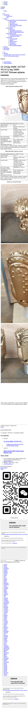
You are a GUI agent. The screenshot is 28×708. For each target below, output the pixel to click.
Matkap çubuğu (13, 41)
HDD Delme (10, 28)
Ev (4, 13)
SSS (8, 17)
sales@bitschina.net (8, 464)
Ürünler (5, 18)
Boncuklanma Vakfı (11, 33)
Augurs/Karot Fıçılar (14, 36)
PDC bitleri (12, 22)
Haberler (6, 46)
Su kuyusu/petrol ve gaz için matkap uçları (17, 20)
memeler (12, 40)
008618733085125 (8, 461)
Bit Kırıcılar (12, 42)
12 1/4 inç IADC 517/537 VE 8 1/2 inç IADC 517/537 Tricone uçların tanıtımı (14, 55)
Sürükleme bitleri (14, 24)
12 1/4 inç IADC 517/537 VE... (13, 441)
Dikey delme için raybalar (16, 25)
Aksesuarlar (9, 37)
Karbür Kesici (13, 44)
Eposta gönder (4, 467)
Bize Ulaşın (6, 49)
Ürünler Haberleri (8, 63)
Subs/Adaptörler (13, 38)
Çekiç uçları (12, 26)
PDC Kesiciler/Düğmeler (15, 45)
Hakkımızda (6, 14)
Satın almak (6, 48)
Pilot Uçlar (12, 29)
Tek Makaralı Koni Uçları (16, 30)
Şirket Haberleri (7, 61)
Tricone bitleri (13, 21)
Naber (2, 469)
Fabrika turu (9, 16)
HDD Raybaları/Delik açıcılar (17, 32)
